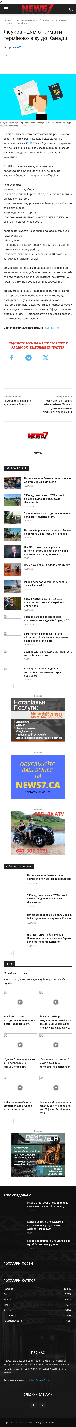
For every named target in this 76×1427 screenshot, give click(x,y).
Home (26, 973)
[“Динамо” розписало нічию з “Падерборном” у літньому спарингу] (20, 1044)
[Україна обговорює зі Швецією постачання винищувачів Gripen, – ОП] (12, 621)
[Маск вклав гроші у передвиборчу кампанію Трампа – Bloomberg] (14, 1208)
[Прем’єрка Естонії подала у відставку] (12, 569)
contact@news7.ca (38, 1380)
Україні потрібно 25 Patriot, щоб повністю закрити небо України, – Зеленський (44, 602)
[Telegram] (58, 64)
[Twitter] (26, 64)
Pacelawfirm (51, 327)
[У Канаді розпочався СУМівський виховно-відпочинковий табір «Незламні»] (12, 500)
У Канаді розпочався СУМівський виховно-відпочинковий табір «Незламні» (44, 499)
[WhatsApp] (42, 64)
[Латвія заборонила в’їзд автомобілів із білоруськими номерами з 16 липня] (12, 534)
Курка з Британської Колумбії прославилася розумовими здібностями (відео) (45, 1225)
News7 (17, 47)
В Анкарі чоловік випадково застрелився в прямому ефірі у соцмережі (42, 672)
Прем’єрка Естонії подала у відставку (47, 565)
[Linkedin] (50, 64)
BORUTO (8, 979)
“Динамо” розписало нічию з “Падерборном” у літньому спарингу (20, 1063)
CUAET (31, 143)
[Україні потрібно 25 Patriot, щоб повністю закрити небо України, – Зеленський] (12, 603)
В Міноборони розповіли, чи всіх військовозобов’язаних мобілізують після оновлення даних (46, 637)
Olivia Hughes (11, 973)
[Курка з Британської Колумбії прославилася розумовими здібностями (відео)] (14, 1227)
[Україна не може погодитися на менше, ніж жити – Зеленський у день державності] (12, 517)
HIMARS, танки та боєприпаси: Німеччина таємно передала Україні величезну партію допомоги (46, 551)
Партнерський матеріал (27, 19)
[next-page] (11, 686)
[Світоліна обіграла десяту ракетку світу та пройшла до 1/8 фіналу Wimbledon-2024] (56, 1087)
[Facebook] (18, 64)
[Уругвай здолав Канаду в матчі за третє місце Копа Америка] (12, 656)
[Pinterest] (34, 64)
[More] (67, 64)
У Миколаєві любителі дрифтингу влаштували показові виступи (18, 1106)
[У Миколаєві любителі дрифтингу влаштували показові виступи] (20, 1087)
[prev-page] (6, 686)
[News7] (38, 435)
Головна (8, 19)
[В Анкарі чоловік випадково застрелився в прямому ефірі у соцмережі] (12, 673)
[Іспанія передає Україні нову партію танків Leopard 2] (12, 586)
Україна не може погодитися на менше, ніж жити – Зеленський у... (19, 1020)
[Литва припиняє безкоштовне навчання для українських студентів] (12, 483)
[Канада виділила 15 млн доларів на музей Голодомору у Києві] (14, 1246)
